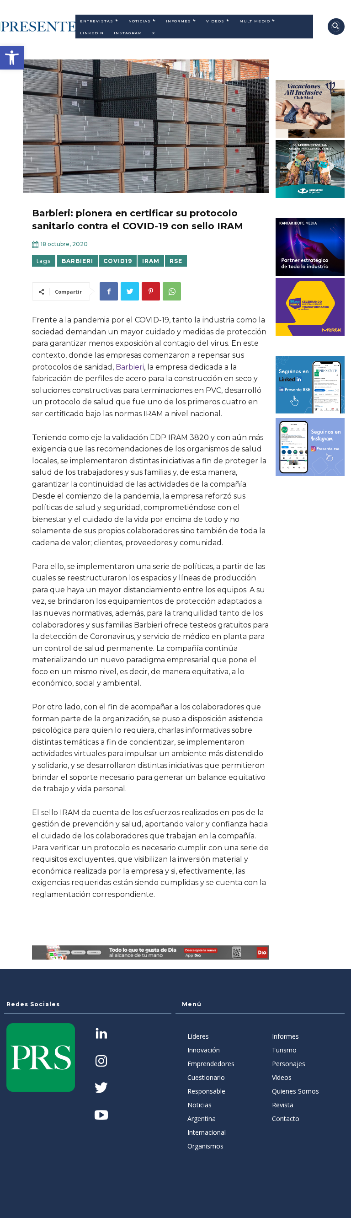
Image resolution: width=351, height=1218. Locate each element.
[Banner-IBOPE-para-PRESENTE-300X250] (310, 247)
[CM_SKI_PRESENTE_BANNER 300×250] (310, 109)
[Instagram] (101, 1062)
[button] (12, 58)
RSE (176, 261)
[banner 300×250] (310, 169)
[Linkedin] (101, 1034)
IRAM (151, 261)
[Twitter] (130, 291)
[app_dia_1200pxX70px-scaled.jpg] (150, 952)
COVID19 (117, 261)
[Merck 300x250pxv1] (310, 307)
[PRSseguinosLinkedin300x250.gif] (310, 384)
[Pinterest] (151, 291)
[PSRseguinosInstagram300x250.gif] (310, 447)
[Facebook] (109, 291)
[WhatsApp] (172, 291)
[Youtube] (101, 1116)
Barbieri (77, 261)
